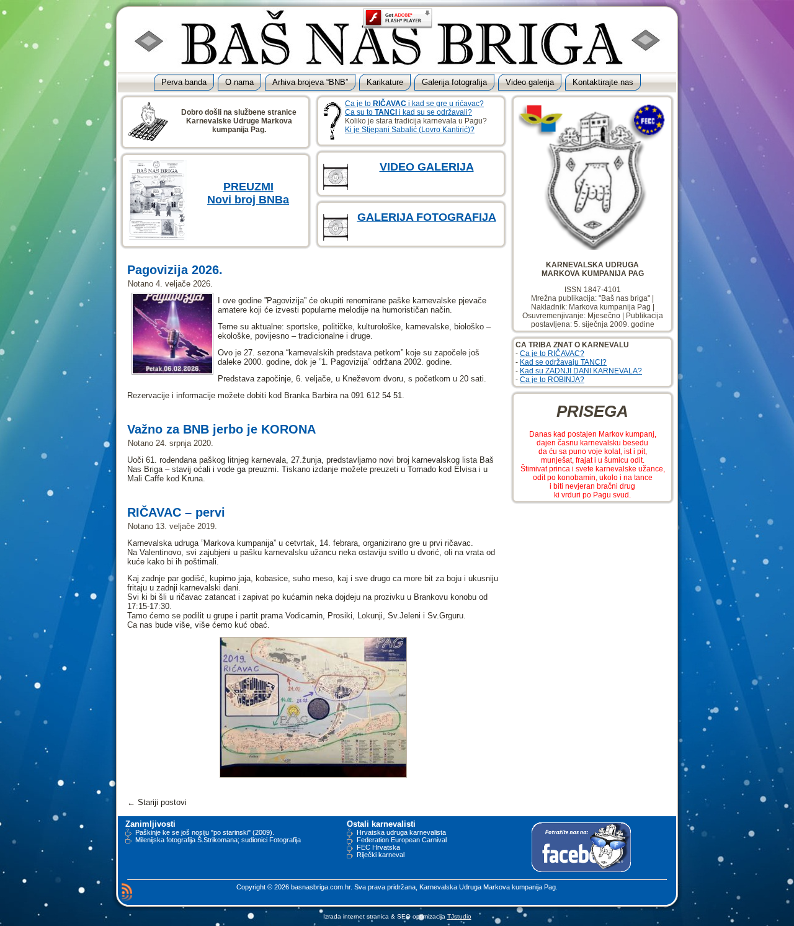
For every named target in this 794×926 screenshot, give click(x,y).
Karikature (385, 82)
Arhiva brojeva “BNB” (310, 82)
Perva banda (184, 82)
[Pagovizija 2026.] (172, 370)
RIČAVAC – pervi (176, 512)
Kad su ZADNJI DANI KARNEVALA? (581, 371)
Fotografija (285, 840)
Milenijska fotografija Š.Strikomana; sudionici (201, 840)
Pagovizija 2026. (175, 270)
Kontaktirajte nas (603, 82)
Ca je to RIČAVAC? (552, 353)
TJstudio (459, 916)
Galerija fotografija (454, 82)
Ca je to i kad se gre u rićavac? (414, 103)
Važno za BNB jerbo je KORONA (221, 429)
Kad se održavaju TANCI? (563, 362)
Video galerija (530, 82)
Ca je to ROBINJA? (552, 379)
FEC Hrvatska (378, 847)
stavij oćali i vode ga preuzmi (224, 469)
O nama (239, 82)
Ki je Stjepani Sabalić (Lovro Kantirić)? (410, 129)
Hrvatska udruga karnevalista (401, 832)
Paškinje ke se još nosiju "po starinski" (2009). (204, 832)
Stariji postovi (157, 802)
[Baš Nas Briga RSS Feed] (127, 892)
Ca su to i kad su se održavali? (408, 112)
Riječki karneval (380, 854)
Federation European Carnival (402, 840)
